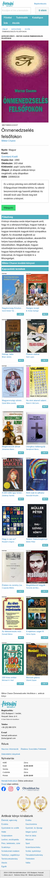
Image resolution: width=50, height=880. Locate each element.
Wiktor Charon (8, 141)
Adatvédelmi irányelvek (10, 754)
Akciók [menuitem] (16, 23)
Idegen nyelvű (31, 832)
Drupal (4, 784)
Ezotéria (4, 824)
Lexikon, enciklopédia (10, 840)
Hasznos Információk (9, 749)
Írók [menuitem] (6, 23)
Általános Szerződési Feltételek (33, 749)
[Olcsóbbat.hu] (30, 789)
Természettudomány (9, 859)
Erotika (28, 820)
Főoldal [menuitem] (8, 17)
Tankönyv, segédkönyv (10, 855)
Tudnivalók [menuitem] (22, 17)
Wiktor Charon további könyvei (18, 263)
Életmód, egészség (9, 820)
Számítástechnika (33, 847)
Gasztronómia (31, 824)
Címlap (5, 29)
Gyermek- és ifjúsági (34, 828)
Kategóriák (16, 29)
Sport (28, 843)
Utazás (4, 863)
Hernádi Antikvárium (9, 781)
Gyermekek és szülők (10, 828)
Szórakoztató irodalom (10, 851)
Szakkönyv (5, 847)
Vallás (28, 863)
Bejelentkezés (40, 4)
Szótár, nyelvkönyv (33, 851)
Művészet (29, 840)
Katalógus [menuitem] (37, 17)
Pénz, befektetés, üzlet (10, 843)
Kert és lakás (31, 836)
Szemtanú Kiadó (9, 156)
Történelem (30, 859)
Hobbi (3, 832)
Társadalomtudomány (34, 855)
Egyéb (27, 29)
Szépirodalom (6, 836)
